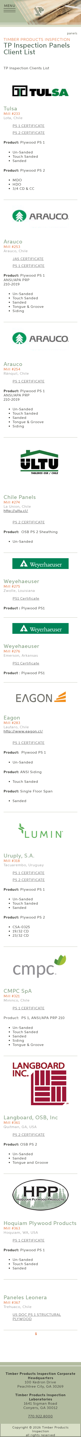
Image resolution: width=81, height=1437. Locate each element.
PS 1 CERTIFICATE (29, 126)
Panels (72, 33)
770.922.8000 (40, 1416)
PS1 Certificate (26, 598)
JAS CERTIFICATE (28, 259)
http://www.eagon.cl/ (23, 731)
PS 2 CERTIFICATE (29, 133)
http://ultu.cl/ (16, 511)
